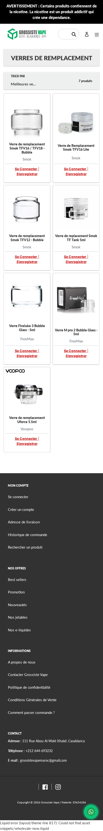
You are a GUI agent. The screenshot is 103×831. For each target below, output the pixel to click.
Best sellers (17, 579)
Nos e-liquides (19, 630)
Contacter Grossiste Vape (28, 674)
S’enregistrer (27, 174)
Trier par (18, 76)
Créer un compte (21, 509)
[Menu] (97, 34)
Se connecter (26, 169)
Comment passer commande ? (31, 712)
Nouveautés (17, 605)
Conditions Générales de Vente (32, 700)
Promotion (16, 592)
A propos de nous (21, 662)
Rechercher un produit (25, 547)
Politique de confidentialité (29, 687)
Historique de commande (27, 534)
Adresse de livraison (24, 522)
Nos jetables (18, 617)
